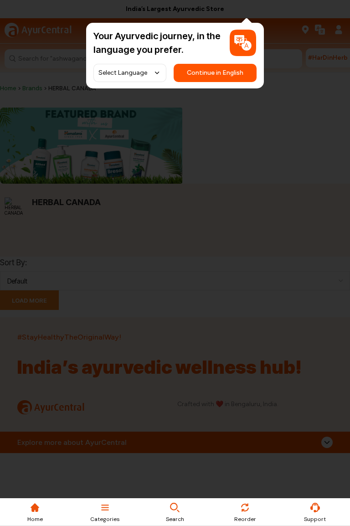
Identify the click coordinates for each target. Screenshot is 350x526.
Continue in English (215, 73)
